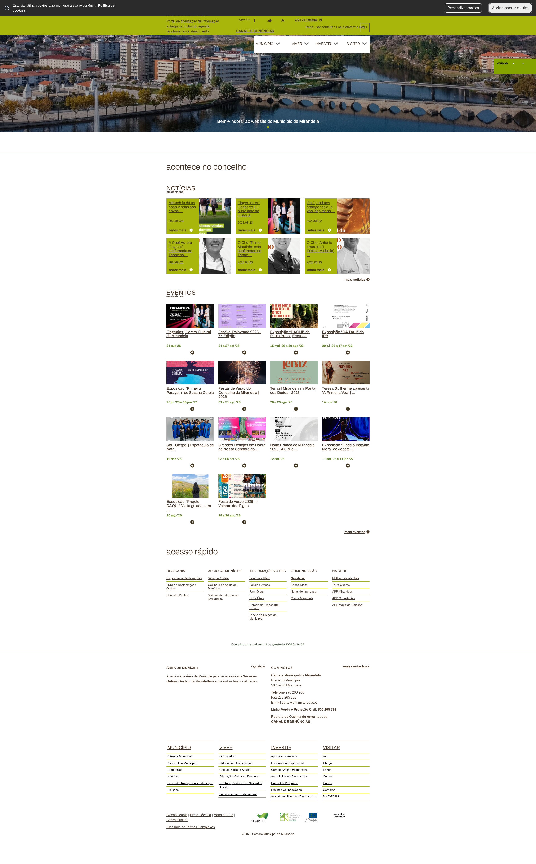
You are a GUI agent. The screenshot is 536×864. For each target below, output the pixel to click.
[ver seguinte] (523, 67)
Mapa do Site (223, 815)
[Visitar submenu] (364, 44)
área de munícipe (306, 19)
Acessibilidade (177, 820)
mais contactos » (356, 666)
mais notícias (355, 279)
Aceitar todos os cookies (510, 8)
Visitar (353, 44)
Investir (323, 44)
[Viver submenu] (306, 44)
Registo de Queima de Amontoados (299, 716)
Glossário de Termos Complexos (190, 827)
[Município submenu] (277, 44)
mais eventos (354, 532)
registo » (258, 666)
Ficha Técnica (200, 815)
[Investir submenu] (335, 44)
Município (264, 44)
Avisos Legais (176, 815)
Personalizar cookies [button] (463, 8)
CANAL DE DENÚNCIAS (255, 31)
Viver (297, 44)
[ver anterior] (513, 67)
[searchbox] (335, 27)
